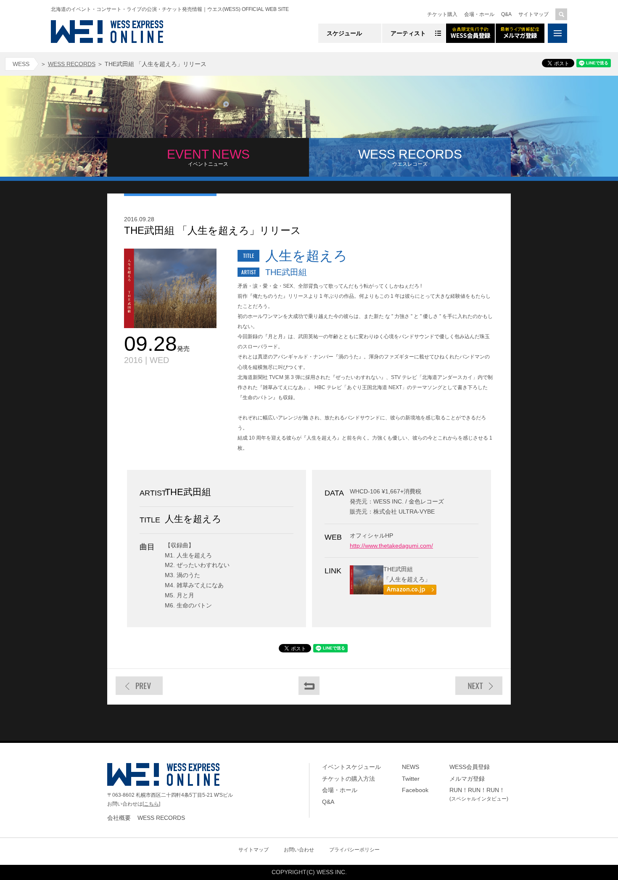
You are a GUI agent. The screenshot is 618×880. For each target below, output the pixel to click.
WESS (21, 64)
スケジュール (344, 33)
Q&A (506, 14)
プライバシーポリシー (354, 850)
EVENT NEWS (208, 157)
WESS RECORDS (71, 64)
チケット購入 (442, 14)
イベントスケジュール (351, 766)
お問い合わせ (299, 850)
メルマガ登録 (467, 778)
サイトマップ (533, 14)
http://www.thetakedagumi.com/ (391, 545)
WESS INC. (332, 872)
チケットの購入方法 (348, 778)
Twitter (411, 778)
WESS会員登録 (469, 766)
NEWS (410, 766)
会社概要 (119, 817)
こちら (151, 804)
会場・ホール (479, 14)
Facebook (415, 790)
